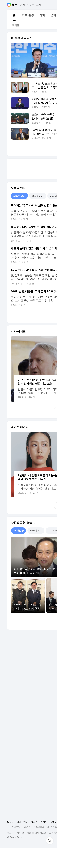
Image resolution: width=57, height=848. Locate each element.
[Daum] (9, 5)
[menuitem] (14, 15)
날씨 (38, 4)
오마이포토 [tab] (36, 530)
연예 (22, 4)
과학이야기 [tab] (19, 195)
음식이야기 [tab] (38, 195)
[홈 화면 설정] (49, 840)
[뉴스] (14, 5)
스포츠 (30, 4)
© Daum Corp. (15, 837)
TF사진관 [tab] (18, 530)
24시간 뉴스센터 (39, 822)
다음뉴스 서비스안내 (17, 822)
